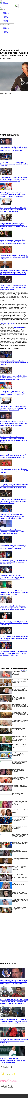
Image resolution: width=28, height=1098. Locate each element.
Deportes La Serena (18, 327)
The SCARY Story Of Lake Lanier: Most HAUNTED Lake (19, 746)
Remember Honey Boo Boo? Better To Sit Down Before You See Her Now (19, 787)
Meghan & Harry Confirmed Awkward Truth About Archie (20, 811)
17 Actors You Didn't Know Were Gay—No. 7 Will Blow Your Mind (20, 900)
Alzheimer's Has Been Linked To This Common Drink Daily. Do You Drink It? (19, 730)
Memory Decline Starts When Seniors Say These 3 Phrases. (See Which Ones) (20, 705)
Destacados (6, 17)
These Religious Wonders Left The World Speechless (19, 827)
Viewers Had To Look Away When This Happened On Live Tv (20, 844)
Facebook (5, 20)
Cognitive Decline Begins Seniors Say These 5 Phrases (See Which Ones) (19, 689)
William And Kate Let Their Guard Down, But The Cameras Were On (20, 778)
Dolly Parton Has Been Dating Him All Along (18, 883)
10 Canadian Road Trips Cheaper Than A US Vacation (19, 908)
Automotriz (6, 13)
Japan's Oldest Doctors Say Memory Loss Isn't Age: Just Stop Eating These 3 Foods (19, 697)
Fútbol (4, 12)
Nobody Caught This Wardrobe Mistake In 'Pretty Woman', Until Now (19, 876)
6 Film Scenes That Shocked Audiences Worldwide (17, 795)
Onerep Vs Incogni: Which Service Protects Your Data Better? (19, 819)
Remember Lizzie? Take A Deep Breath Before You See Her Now (19, 803)
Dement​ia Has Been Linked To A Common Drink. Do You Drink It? (20, 681)
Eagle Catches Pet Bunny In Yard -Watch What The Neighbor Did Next (20, 835)
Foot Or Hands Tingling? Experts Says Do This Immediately (19, 673)
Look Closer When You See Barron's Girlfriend (20, 859)
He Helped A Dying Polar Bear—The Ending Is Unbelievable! (19, 754)
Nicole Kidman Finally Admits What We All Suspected (18, 770)
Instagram (5, 21)
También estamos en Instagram (7, 323)
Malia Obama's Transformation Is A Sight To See (19, 852)
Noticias (5, 16)
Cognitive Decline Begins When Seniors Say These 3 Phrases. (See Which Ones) (20, 713)
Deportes (5, 14)
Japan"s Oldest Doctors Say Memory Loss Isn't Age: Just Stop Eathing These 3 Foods (19, 738)
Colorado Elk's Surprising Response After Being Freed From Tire (19, 762)
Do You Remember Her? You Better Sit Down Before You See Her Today (19, 892)
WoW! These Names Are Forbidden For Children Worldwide (19, 868)
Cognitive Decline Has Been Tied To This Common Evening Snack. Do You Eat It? (20, 722)
